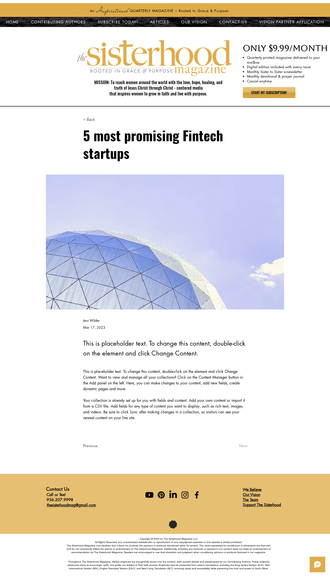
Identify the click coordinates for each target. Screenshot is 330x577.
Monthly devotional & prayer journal (275, 76)
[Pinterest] (161, 495)
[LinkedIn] (173, 495)
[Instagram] (185, 495)
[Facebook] (196, 495)
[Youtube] (149, 495)
